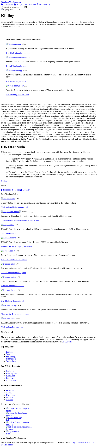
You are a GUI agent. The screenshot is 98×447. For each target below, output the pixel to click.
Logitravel (10, 378)
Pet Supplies (11, 359)
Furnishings (11, 356)
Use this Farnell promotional (12, 301)
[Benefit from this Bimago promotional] (8, 238)
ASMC (9, 393)
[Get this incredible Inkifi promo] (8, 264)
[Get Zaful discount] (7, 225)
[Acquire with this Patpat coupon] (8, 251)
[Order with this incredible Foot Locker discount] (10, 211)
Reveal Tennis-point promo (17, 66)
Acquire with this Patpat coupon (14, 259)
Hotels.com (10, 376)
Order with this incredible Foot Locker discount (20, 220)
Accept (10, 445)
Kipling (4, 181)
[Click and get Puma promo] (8, 318)
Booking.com (11, 373)
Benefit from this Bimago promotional (16, 246)
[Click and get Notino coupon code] (8, 198)
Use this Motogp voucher (16, 81)
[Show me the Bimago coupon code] (9, 305)
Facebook (6, 190)
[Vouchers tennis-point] (16, 57)
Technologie (11, 361)
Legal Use (67, 342)
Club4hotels (11, 380)
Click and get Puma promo (12, 327)
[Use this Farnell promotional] (8, 290)
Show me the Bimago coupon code (15, 314)
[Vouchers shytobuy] (15, 86)
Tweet (17, 190)
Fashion (9, 352)
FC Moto (10, 390)
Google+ (26, 190)
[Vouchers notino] (13, 44)
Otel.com (10, 371)
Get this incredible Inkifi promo (13, 272)
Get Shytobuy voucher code (17, 94)
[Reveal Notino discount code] (8, 277)
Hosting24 (10, 395)
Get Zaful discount (8, 233)
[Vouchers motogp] (14, 70)
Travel (8, 354)
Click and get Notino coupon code (15, 207)
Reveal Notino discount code (12, 286)
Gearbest (9, 400)
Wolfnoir (9, 397)
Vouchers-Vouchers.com (11, 2)
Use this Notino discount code (18, 53)
